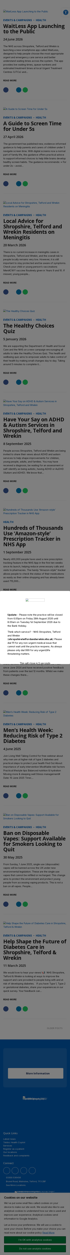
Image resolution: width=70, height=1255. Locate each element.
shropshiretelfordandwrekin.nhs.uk (30, 639)
